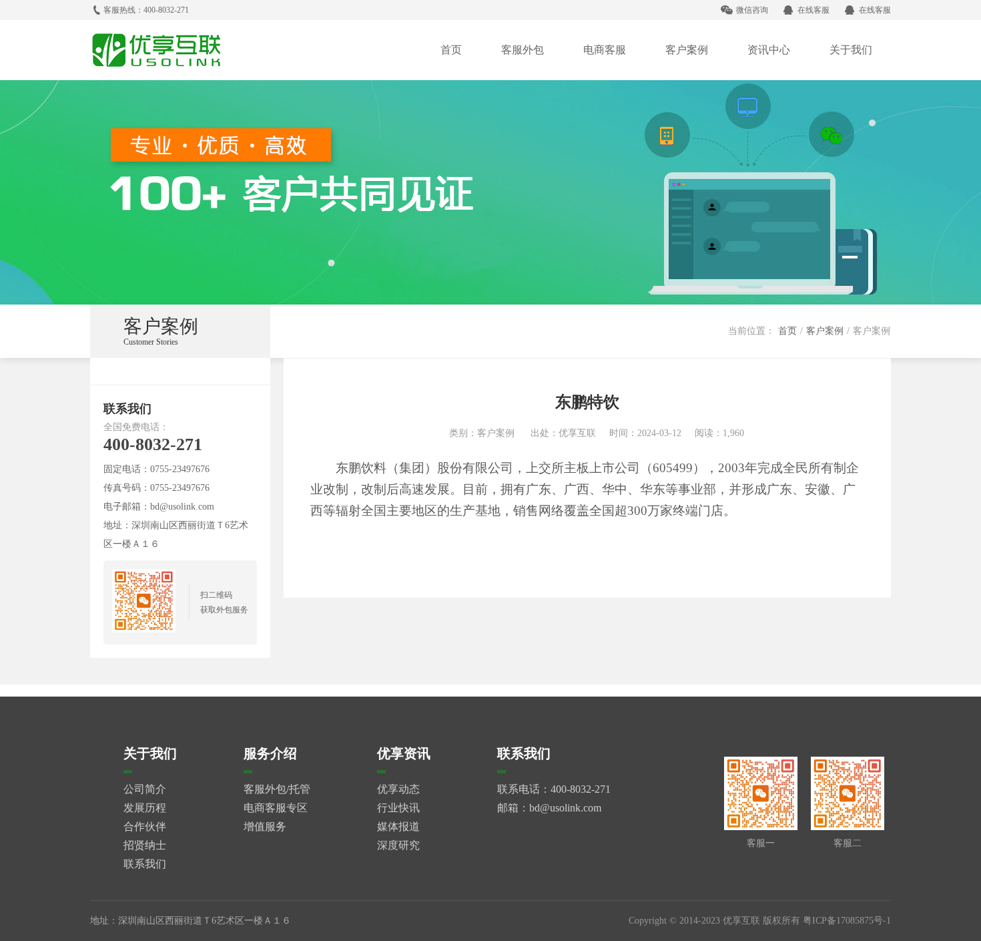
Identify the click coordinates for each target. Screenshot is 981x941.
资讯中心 (768, 49)
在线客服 (813, 10)
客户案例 (686, 49)
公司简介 (144, 789)
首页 (451, 49)
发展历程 (144, 807)
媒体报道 (398, 826)
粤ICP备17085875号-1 (847, 921)
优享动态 (398, 789)
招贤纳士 (144, 845)
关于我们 (851, 49)
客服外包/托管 (277, 789)
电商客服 (604, 49)
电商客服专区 (276, 807)
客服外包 (522, 49)
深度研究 (398, 845)
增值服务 (265, 826)
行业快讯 (398, 807)
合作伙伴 (144, 826)
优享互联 (577, 433)
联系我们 (144, 864)
